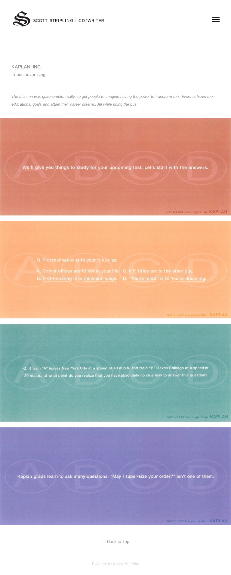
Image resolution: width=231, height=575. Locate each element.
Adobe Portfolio (126, 563)
